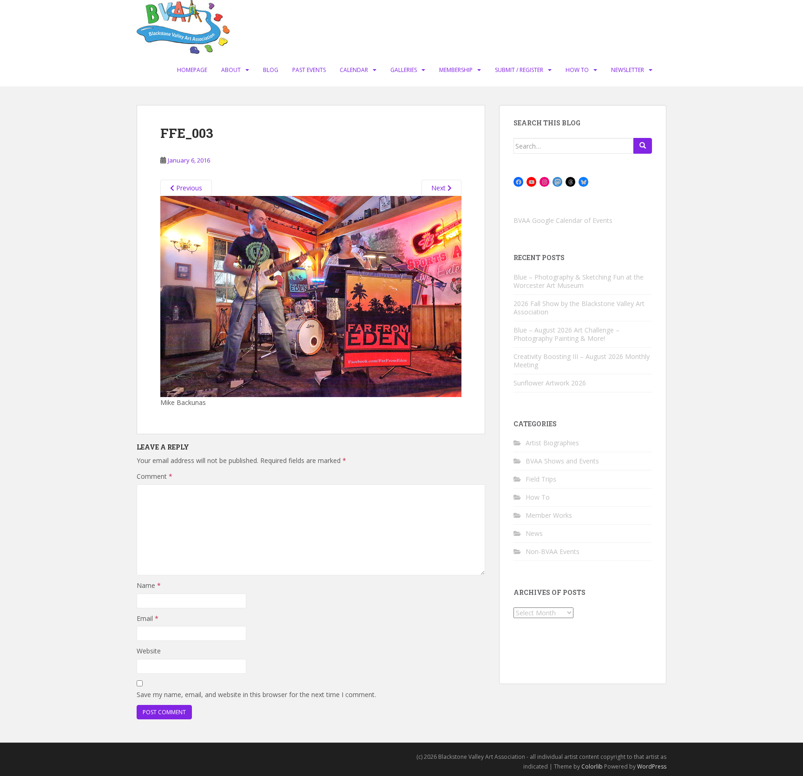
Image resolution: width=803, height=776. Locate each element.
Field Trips (541, 479)
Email (147, 618)
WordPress (651, 766)
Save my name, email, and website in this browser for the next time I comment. (256, 694)
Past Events (309, 70)
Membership (456, 70)
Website (149, 650)
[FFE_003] (310, 295)
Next (439, 187)
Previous (188, 187)
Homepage (192, 70)
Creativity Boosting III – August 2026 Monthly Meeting (581, 360)
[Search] (642, 146)
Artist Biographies (552, 442)
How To (577, 70)
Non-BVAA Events (552, 551)
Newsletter (627, 70)
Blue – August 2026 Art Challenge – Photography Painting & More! (566, 334)
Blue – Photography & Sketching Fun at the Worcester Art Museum (578, 281)
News (534, 533)
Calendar (354, 70)
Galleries (403, 70)
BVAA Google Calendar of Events (562, 220)
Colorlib (592, 766)
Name (149, 585)
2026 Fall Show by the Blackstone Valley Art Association (579, 307)
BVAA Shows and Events (562, 460)
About (231, 70)
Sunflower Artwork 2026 (549, 382)
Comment (154, 476)
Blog (270, 70)
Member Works (549, 515)
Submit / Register (519, 70)
